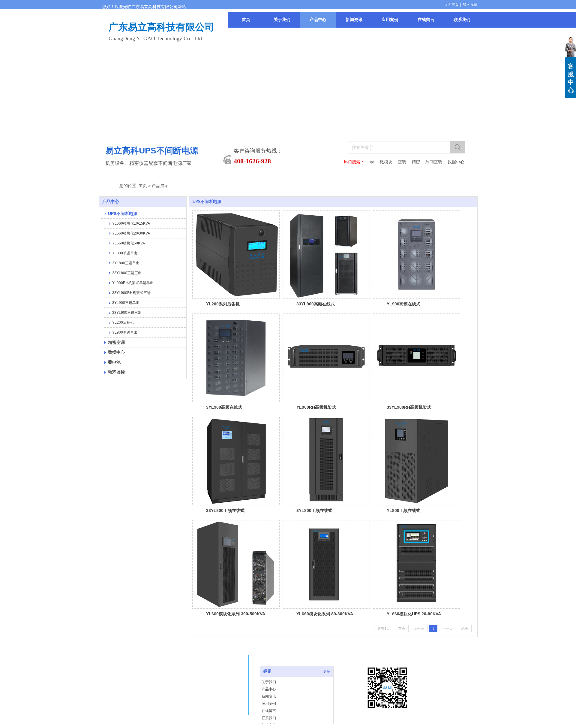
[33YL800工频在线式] (236, 461)
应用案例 (269, 703)
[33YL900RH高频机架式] (416, 358)
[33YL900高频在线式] (326, 254)
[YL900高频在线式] (416, 254)
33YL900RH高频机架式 (409, 407)
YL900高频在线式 (403, 303)
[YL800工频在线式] (416, 461)
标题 (267, 671)
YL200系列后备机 (223, 303)
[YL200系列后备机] (236, 254)
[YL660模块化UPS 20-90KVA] (416, 564)
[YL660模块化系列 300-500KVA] (236, 564)
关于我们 (269, 682)
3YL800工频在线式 (314, 510)
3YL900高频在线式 (224, 407)
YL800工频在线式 (403, 510)
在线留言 (269, 711)
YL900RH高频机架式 (316, 407)
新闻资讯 (269, 696)
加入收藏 (470, 4)
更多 (326, 671)
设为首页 (451, 4)
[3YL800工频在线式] (326, 461)
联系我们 (269, 718)
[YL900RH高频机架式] (326, 358)
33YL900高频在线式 (315, 303)
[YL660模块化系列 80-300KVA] (326, 564)
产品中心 (269, 689)
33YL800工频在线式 (225, 510)
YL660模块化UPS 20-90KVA (414, 613)
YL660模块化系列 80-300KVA (324, 613)
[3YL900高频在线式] (236, 358)
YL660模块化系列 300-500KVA (235, 613)
